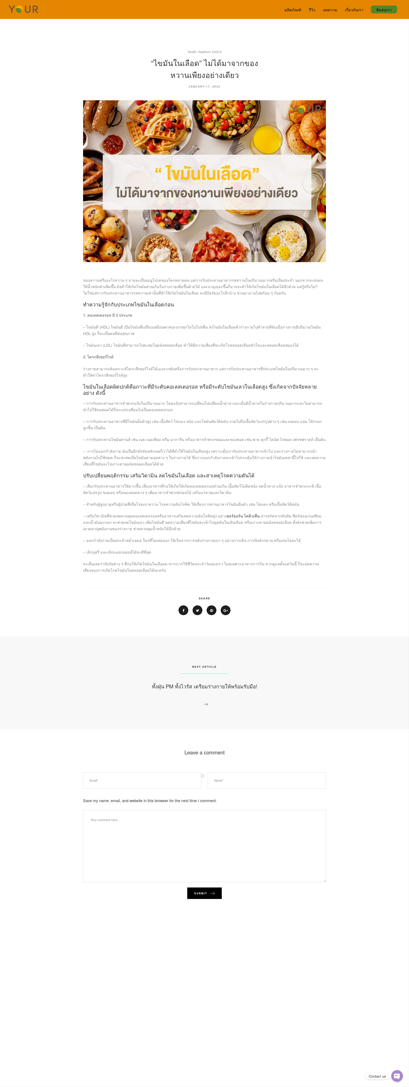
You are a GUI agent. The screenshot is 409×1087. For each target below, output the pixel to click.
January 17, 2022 (204, 86)
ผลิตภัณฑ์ (293, 9)
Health (192, 52)
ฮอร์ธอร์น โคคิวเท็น (243, 515)
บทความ (330, 9)
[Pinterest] (211, 610)
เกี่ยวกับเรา (354, 9)
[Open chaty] (397, 1076)
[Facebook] (183, 610)
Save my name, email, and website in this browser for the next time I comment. (150, 800)
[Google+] (225, 610)
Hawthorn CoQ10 (210, 52)
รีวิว (312, 9)
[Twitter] (197, 610)
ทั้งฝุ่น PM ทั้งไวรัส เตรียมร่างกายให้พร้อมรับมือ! (204, 686)
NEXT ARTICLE (204, 667)
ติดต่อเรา (384, 9)
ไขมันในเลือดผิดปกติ (106, 386)
